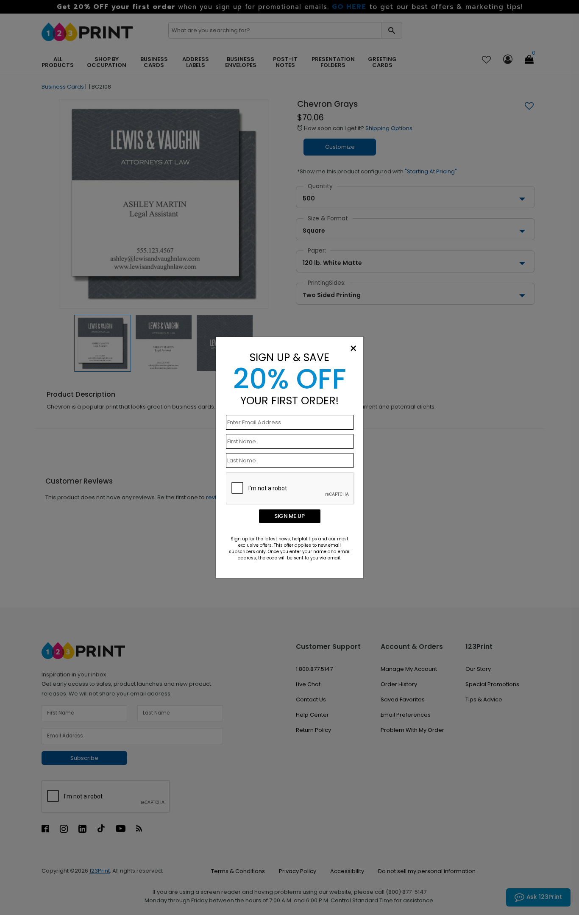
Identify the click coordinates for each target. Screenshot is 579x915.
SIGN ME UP (289, 516)
